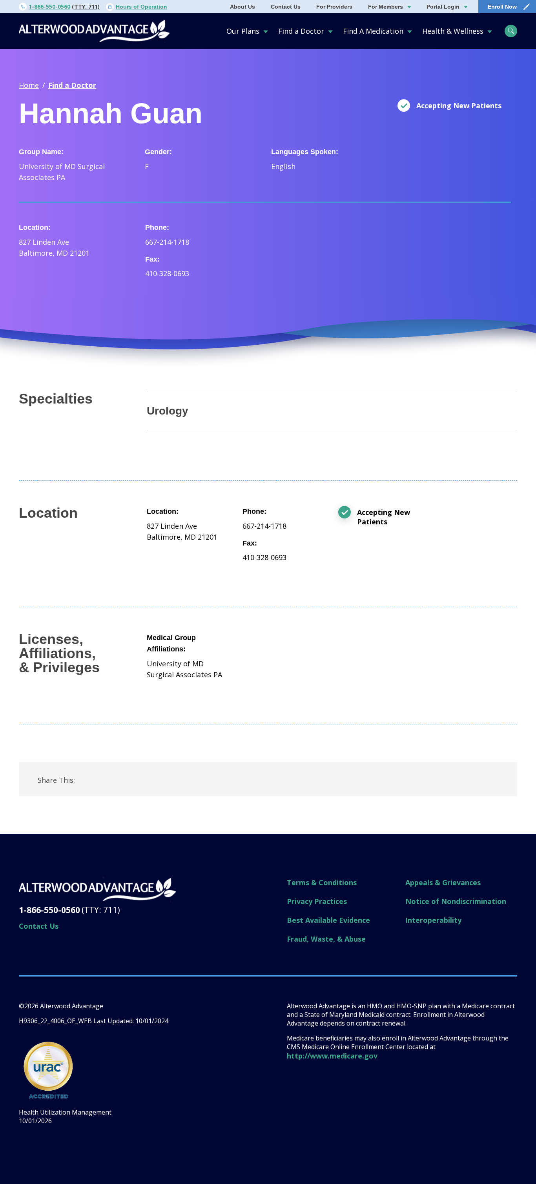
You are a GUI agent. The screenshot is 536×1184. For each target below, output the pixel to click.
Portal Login (443, 7)
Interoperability (433, 920)
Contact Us (286, 7)
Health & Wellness (452, 31)
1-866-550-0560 (49, 6)
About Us (242, 7)
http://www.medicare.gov (332, 1055)
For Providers (334, 7)
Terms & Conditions (322, 882)
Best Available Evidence (328, 920)
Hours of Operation (141, 7)
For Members (385, 7)
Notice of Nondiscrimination (455, 901)
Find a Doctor (301, 31)
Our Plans (242, 31)
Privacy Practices (317, 901)
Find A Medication (373, 31)
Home (29, 85)
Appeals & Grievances (443, 882)
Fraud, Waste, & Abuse (326, 939)
